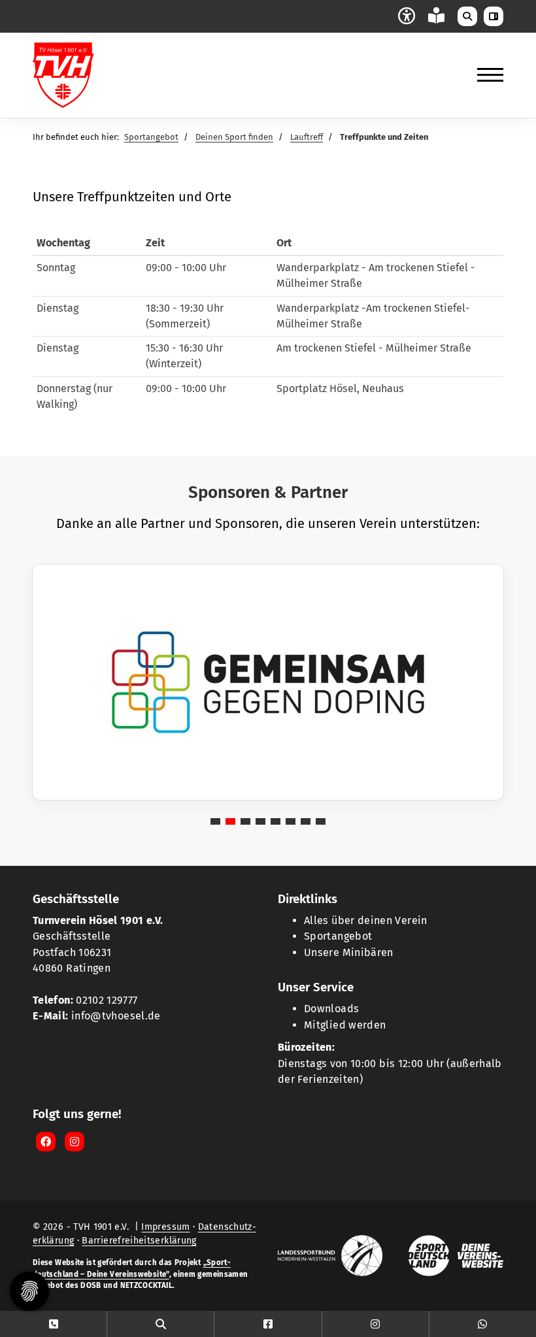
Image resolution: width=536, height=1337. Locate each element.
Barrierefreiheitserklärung (139, 1240)
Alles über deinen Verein (365, 920)
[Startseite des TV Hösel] (82, 75)
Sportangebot (151, 137)
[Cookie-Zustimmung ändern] (29, 1291)
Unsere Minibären (349, 952)
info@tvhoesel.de (116, 1016)
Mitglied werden (345, 1025)
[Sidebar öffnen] (493, 16)
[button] (215, 821)
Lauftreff (306, 137)
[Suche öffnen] (467, 16)
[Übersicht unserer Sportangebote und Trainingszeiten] (160, 1324)
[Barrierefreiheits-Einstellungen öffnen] (406, 15)
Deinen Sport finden (234, 137)
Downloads (331, 1008)
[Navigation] (485, 75)
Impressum (165, 1226)
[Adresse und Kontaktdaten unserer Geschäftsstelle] (53, 1324)
